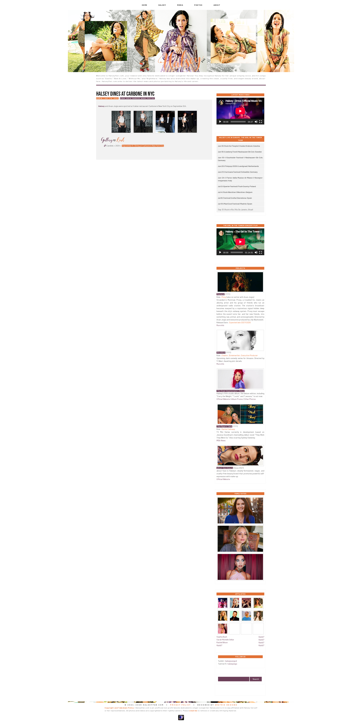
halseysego (232, 664)
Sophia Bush (221, 637)
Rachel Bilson (222, 642)
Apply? (219, 645)
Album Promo (237, 399)
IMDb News (221, 440)
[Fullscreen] (260, 121)
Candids (136, 98)
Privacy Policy (180, 705)
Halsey (162, 5)
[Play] (220, 121)
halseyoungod (231, 661)
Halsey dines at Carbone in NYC (125, 94)
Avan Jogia (125, 98)
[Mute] (256, 121)
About (217, 5)
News (143, 98)
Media (180, 5)
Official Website (223, 399)
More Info (220, 325)
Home (144, 5)
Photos (198, 5)
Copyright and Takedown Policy (119, 708)
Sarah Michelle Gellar (225, 639)
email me (193, 711)
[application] (240, 111)
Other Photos (250, 399)
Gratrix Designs (226, 705)
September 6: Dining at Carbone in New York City (143, 146)
